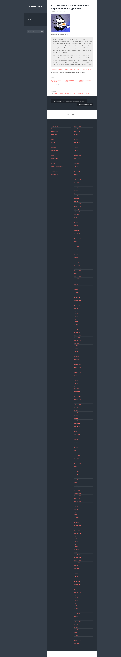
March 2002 (76, 608)
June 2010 (76, 348)
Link (57, 91)
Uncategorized (54, 174)
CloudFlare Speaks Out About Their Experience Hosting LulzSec (71, 7)
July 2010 (76, 345)
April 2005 (76, 514)
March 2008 (76, 420)
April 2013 (76, 257)
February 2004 (77, 552)
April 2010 (76, 353)
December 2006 (77, 461)
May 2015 (76, 190)
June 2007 (76, 444)
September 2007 (77, 436)
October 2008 (77, 402)
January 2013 (77, 265)
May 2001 (76, 629)
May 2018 (76, 139)
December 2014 (77, 203)
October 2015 (77, 177)
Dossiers (29, 22)
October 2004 (77, 530)
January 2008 (77, 426)
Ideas (52, 139)
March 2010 (76, 356)
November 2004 (77, 528)
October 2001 (77, 619)
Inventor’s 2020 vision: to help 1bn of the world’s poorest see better (71, 80)
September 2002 (77, 592)
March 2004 (76, 549)
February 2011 (77, 327)
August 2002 (76, 595)
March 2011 (76, 324)
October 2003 (77, 562)
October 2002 (77, 589)
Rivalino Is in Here (55, 169)
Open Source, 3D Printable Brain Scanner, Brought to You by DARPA (85, 80)
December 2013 (77, 236)
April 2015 (76, 193)
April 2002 (76, 605)
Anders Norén (86, 654)
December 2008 (77, 396)
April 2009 (76, 386)
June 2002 (76, 600)
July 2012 (76, 281)
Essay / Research (54, 134)
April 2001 (76, 632)
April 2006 (76, 482)
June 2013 (76, 252)
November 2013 (77, 238)
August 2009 (76, 375)
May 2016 (76, 166)
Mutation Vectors (55, 152)
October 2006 (77, 466)
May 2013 (76, 254)
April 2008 (76, 418)
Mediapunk (53, 147)
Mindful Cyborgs (54, 150)
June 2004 (76, 541)
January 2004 (77, 554)
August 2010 (76, 343)
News (52, 155)
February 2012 (77, 294)
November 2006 (77, 463)
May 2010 (76, 351)
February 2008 (77, 423)
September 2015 (77, 179)
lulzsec (83, 93)
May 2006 (76, 479)
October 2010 (77, 337)
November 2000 (77, 640)
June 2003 (76, 573)
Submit (42, 31)
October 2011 (77, 305)
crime (65, 93)
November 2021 (77, 126)
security (87, 93)
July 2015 (76, 185)
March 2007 (76, 453)
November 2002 (77, 586)
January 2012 (77, 297)
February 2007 (77, 455)
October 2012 (77, 273)
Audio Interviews (54, 126)
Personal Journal (54, 160)
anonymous (56, 93)
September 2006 (77, 469)
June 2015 (76, 187)
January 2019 (77, 136)
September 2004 (77, 533)
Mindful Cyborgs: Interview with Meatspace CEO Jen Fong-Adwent (56, 80)
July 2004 (76, 538)
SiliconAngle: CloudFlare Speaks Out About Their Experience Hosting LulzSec (71, 69)
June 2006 (76, 477)
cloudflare (61, 93)
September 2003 (77, 565)
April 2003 (76, 578)
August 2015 (76, 182)
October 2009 (77, 369)
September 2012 (77, 276)
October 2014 (77, 209)
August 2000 (76, 643)
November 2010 (77, 335)
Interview (53, 142)
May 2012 (76, 286)
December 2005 (77, 493)
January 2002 (77, 613)
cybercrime (68, 93)
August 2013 (76, 246)
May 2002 (76, 603)
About (28, 17)
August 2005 (76, 503)
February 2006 (77, 487)
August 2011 (76, 311)
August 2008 (76, 407)
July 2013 (76, 249)
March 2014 (76, 227)
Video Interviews (54, 177)
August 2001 (76, 624)
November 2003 (77, 560)
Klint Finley (63, 11)
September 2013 (77, 244)
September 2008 (77, 404)
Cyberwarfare (79, 93)
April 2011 (76, 321)
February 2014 (77, 230)
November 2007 (77, 431)
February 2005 (77, 520)
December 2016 (77, 155)
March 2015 (76, 195)
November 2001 (77, 616)
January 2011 (77, 329)
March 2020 (76, 128)
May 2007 (76, 447)
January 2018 (77, 142)
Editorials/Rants (54, 131)
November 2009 (77, 367)
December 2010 (77, 332)
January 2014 (77, 233)
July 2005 (76, 506)
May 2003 (76, 576)
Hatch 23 (53, 136)
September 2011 (77, 308)
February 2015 (77, 198)
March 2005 (76, 517)
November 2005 (77, 495)
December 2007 (77, 428)
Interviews (30, 19)
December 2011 (77, 300)
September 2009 (77, 372)
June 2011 (76, 316)
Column (53, 128)
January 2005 (77, 522)
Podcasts (53, 163)
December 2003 (77, 557)
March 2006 (76, 485)
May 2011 (76, 319)
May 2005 (76, 512)
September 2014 (77, 211)
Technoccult (34, 6)
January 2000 (77, 645)
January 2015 (77, 201)
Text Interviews (54, 171)
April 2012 (76, 289)
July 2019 (76, 134)
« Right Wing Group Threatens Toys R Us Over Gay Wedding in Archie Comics (69, 101)
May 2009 (76, 383)
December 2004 (77, 525)
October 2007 (77, 434)
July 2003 (76, 570)
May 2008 (76, 415)
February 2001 (77, 637)
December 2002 (77, 584)
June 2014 (76, 219)
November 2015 (77, 174)
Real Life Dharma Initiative (57, 166)
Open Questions (54, 158)
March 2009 (76, 388)
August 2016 (76, 163)
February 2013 (77, 262)
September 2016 (77, 160)
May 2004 (76, 544)
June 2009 (76, 380)
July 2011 (76, 313)
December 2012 (77, 268)
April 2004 (76, 546)
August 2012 (76, 278)
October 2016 (77, 158)
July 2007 (76, 442)
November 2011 (77, 303)
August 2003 (76, 568)
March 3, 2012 (54, 11)
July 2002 (76, 597)
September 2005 (77, 501)
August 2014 (76, 214)
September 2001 (77, 621)
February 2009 (77, 391)
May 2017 (76, 150)
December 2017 (77, 144)
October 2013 (77, 241)
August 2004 (76, 536)
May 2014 (76, 222)
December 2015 (77, 171)
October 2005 (77, 498)
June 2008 (76, 412)
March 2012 (76, 292)
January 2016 (77, 169)
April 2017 (76, 152)
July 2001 (76, 627)
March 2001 (76, 635)
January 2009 (77, 394)
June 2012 (76, 284)
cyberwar (73, 93)
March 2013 (76, 260)
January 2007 (77, 458)
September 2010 (77, 340)
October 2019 (77, 131)
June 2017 (76, 147)
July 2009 (76, 378)
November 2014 (77, 206)
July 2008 (76, 410)
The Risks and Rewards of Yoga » (85, 104)
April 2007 (76, 450)
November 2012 (77, 270)
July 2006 (76, 474)
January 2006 (77, 490)
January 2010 (77, 361)
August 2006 (76, 471)
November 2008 (77, 399)
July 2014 (76, 217)
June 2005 (76, 509)
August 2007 (76, 439)
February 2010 (77, 359)
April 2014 (76, 225)
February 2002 (77, 611)
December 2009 (77, 364)
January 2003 (77, 581)
